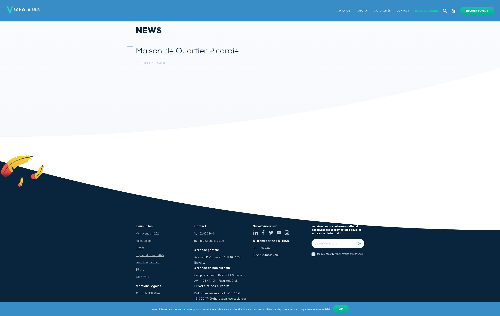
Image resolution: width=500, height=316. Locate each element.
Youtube (279, 232)
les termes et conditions (350, 254)
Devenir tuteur (477, 11)
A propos (343, 10)
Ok (341, 309)
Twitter (271, 232)
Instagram (286, 232)
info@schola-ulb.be (212, 240)
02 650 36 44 (207, 233)
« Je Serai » (142, 276)
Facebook (263, 232)
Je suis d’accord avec (340, 254)
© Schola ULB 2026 (148, 293)
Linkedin (255, 232)
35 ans (140, 269)
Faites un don (144, 240)
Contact (403, 10)
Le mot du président (148, 262)
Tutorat (362, 10)
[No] (495, 309)
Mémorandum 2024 (148, 233)
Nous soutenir (426, 10)
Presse (140, 248)
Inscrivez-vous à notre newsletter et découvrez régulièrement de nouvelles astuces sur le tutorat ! (337, 230)
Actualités (382, 10)
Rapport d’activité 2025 (150, 255)
